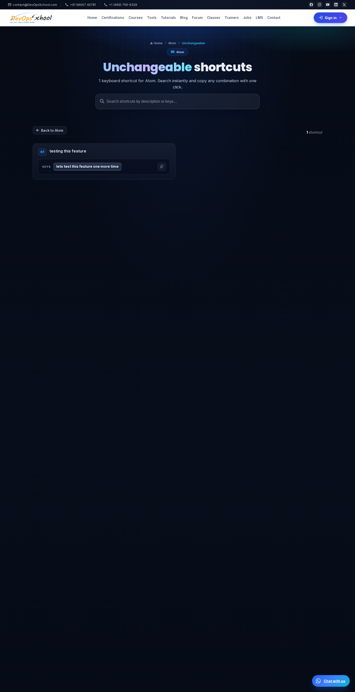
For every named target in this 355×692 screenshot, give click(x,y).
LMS (259, 18)
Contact (273, 18)
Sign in (330, 17)
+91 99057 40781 (80, 5)
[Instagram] (319, 4)
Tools (151, 18)
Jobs (247, 18)
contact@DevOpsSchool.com (32, 5)
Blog (184, 18)
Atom (172, 43)
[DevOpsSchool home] (31, 17)
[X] (344, 4)
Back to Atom (52, 130)
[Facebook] (311, 4)
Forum (197, 18)
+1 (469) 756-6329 (120, 5)
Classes (213, 18)
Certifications (112, 18)
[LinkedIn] (336, 4)
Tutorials (168, 18)
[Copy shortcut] (162, 167)
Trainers (232, 18)
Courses (135, 18)
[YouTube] (328, 4)
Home (92, 18)
